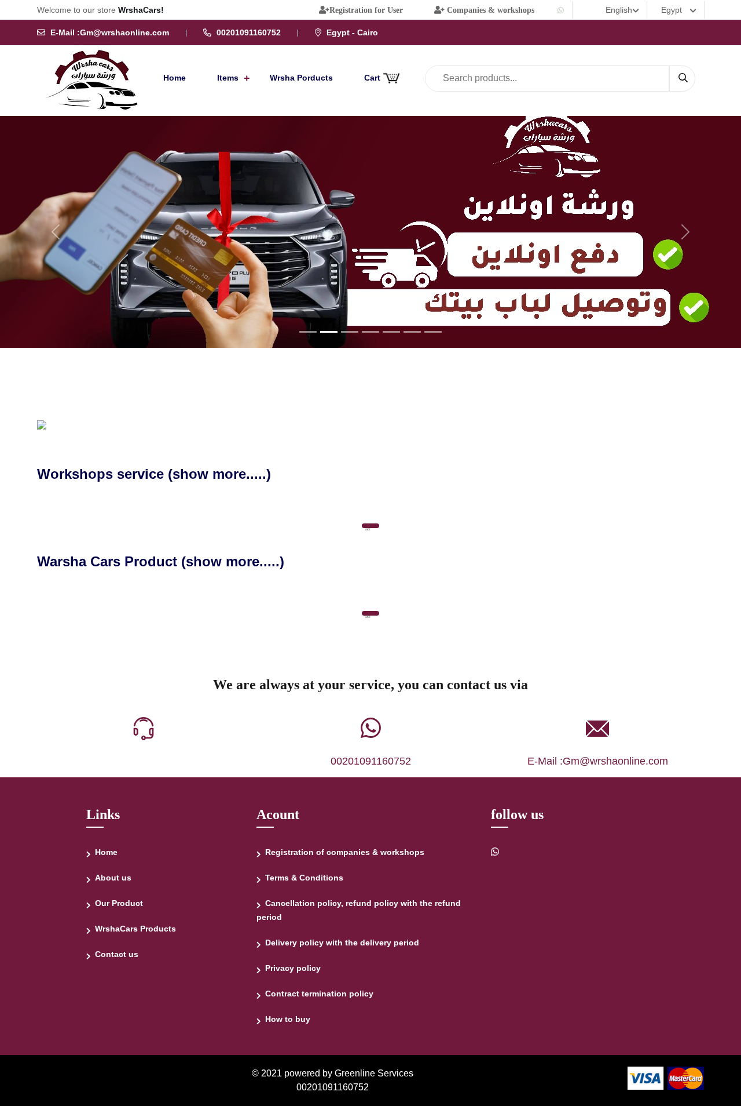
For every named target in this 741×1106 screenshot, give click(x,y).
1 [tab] (367, 529)
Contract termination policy (319, 993)
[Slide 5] (391, 332)
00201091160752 (371, 761)
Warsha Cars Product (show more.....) (160, 561)
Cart (373, 77)
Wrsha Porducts (301, 77)
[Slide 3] (349, 332)
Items (228, 77)
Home (174, 77)
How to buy (287, 1019)
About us (113, 877)
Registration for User (366, 10)
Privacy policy (293, 968)
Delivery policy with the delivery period (342, 942)
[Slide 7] (433, 332)
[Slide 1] (308, 332)
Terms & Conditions (304, 877)
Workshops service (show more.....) (154, 474)
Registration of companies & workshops (344, 852)
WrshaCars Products (135, 928)
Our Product (119, 903)
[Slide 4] (370, 332)
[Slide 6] (412, 332)
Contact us (116, 954)
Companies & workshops (489, 10)
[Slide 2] (329, 332)
